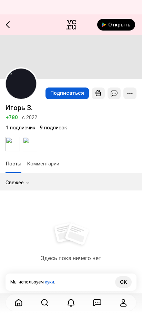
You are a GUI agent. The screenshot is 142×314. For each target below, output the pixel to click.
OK (123, 282)
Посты (13, 164)
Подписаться (67, 93)
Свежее (15, 182)
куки (49, 281)
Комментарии (43, 164)
